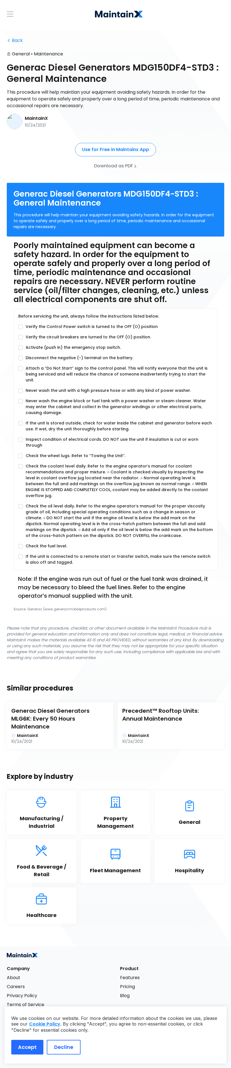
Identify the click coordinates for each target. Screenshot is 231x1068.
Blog (125, 995)
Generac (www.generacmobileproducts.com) (66, 609)
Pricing (127, 986)
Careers (16, 986)
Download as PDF (113, 165)
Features (130, 977)
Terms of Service (25, 1004)
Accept (27, 1047)
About (13, 977)
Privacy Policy (22, 995)
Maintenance (48, 54)
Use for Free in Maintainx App (115, 149)
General (21, 54)
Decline (63, 1047)
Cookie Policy (44, 1024)
